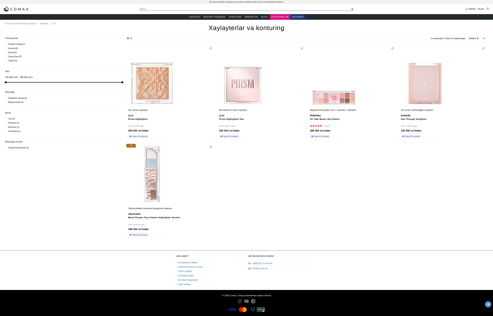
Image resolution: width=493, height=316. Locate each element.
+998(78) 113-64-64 (262, 263)
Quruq (12, 52)
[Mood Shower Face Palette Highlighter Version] (171, 174)
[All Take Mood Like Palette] (353, 76)
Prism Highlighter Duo (231, 119)
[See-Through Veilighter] (444, 76)
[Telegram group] (253, 302)
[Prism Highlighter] (171, 76)
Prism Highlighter (138, 119)
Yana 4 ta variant (139, 136)
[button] (195, 17)
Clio (11, 119)
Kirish (472, 9)
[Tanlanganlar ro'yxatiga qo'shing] (211, 48)
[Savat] (487, 8)
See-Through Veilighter (414, 119)
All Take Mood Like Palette (325, 119)
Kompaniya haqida (187, 262)
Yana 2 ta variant (230, 136)
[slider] (6, 82)
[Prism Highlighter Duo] (262, 76)
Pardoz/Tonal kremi (18, 148)
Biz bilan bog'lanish (188, 280)
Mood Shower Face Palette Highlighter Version (154, 217)
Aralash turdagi (16, 44)
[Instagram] (240, 302)
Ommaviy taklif (185, 275)
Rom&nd (13, 127)
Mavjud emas (15, 102)
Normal (13, 48)
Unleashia (14, 131)
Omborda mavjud (17, 98)
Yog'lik (12, 61)
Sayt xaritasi (184, 284)
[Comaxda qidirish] (351, 9)
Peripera (13, 123)
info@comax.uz (260, 268)
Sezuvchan (14, 56)
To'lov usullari (185, 271)
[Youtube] (246, 302)
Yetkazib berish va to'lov (190, 267)
